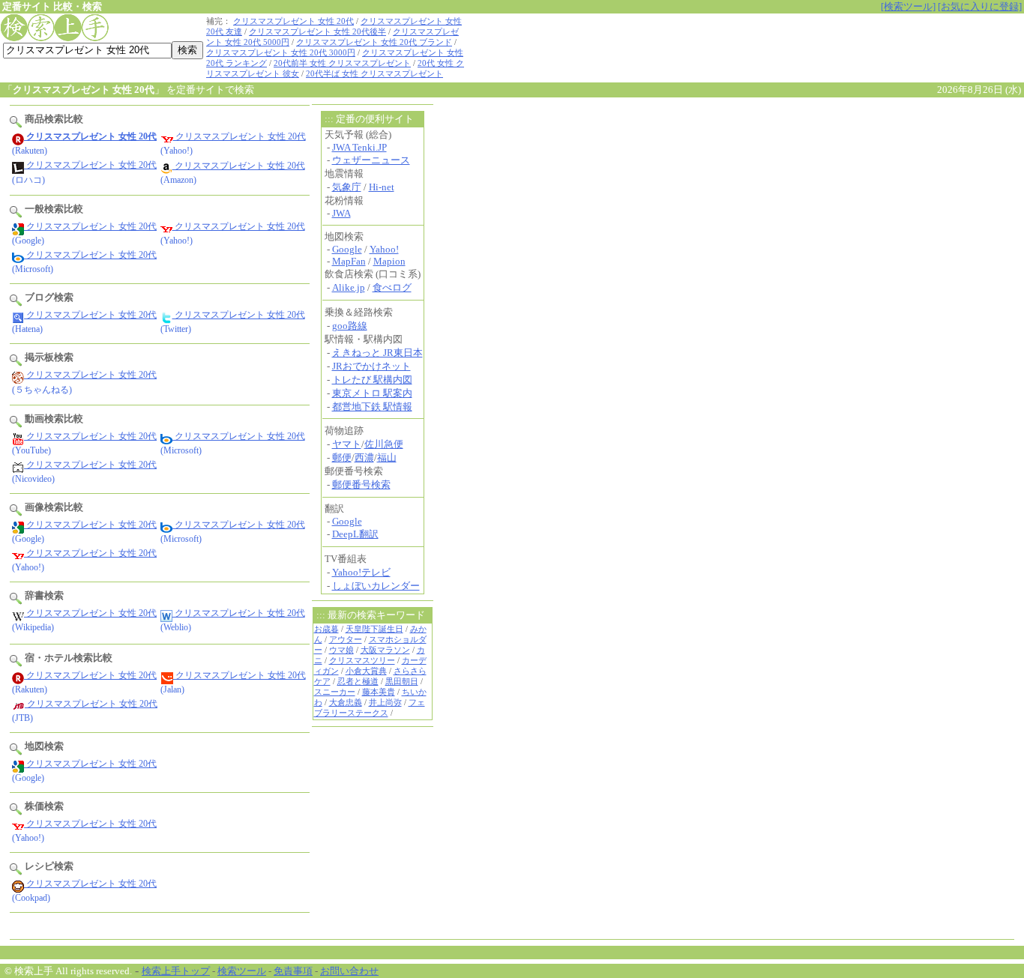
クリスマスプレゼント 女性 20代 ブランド (374, 42)
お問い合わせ (349, 971)
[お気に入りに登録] (980, 6)
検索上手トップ (176, 971)
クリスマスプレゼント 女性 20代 (293, 21)
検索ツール (241, 971)
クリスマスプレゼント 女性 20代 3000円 (280, 53)
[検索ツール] (908, 6)
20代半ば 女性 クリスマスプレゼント (374, 74)
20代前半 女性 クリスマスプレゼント (342, 63)
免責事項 (293, 971)
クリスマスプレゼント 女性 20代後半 (317, 32)
